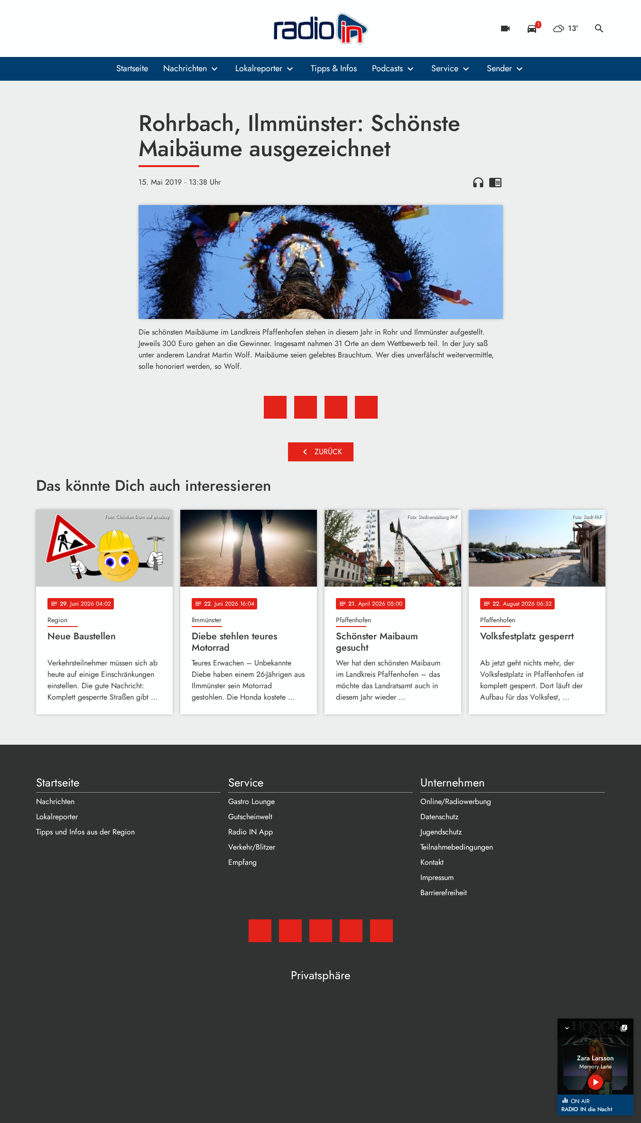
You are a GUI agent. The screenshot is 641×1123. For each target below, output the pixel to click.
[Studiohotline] (121, 28)
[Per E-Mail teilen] (366, 407)
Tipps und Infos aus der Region (85, 831)
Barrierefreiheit (443, 892)
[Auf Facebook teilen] (275, 407)
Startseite (132, 68)
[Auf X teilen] (305, 407)
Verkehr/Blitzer (251, 847)
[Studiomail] (45, 28)
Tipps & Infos (334, 68)
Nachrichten (185, 68)
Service (444, 68)
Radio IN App (250, 831)
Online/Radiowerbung (455, 801)
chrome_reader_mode (495, 182)
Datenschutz (439, 816)
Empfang (242, 862)
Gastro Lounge (251, 801)
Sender (499, 68)
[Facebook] (64, 28)
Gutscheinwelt (250, 816)
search (599, 28)
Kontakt (432, 862)
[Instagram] (83, 28)
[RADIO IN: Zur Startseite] (320, 28)
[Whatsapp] (102, 28)
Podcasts (387, 68)
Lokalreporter (258, 68)
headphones (478, 182)
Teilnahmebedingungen (456, 847)
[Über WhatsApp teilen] (336, 407)
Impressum (437, 877)
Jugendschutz (441, 831)
